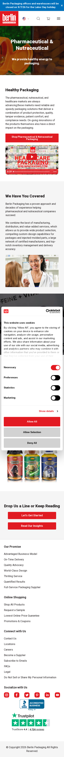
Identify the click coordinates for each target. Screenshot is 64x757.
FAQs (7, 666)
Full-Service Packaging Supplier (22, 587)
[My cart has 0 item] (48, 19)
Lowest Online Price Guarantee (21, 615)
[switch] (55, 377)
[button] (38, 18)
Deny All (32, 443)
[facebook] (16, 695)
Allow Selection (32, 432)
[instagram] (6, 695)
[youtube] (57, 695)
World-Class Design (15, 570)
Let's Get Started (27, 516)
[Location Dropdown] (25, 19)
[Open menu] (59, 18)
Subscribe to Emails (15, 660)
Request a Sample (14, 610)
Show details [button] (46, 411)
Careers (8, 649)
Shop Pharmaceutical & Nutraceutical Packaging (30, 139)
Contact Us (10, 638)
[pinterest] (37, 695)
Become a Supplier (15, 655)
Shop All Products (14, 604)
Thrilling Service (13, 576)
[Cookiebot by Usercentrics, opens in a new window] (46, 311)
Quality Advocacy (14, 565)
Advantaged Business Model (20, 554)
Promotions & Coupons (17, 621)
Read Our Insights (27, 527)
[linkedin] (47, 695)
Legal (7, 671)
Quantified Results (14, 581)
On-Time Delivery (14, 559)
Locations (9, 644)
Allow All (32, 421)
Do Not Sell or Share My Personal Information (30, 677)
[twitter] (27, 695)
